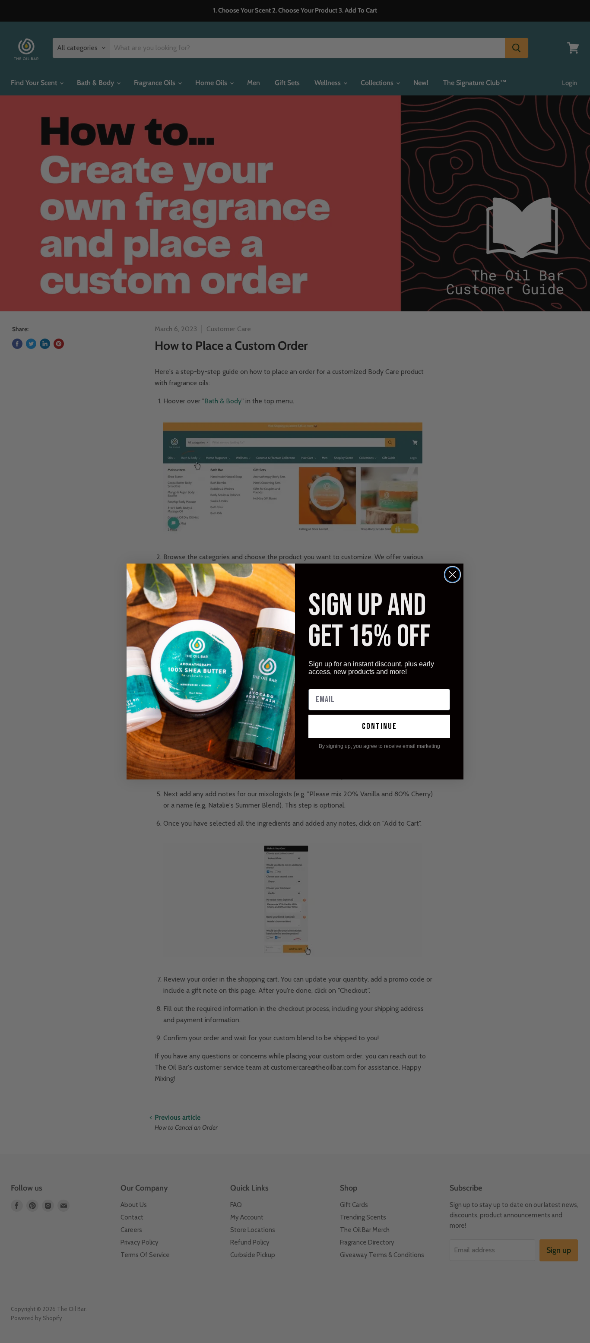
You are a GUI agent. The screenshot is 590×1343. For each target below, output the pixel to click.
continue (379, 726)
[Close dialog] (452, 574)
